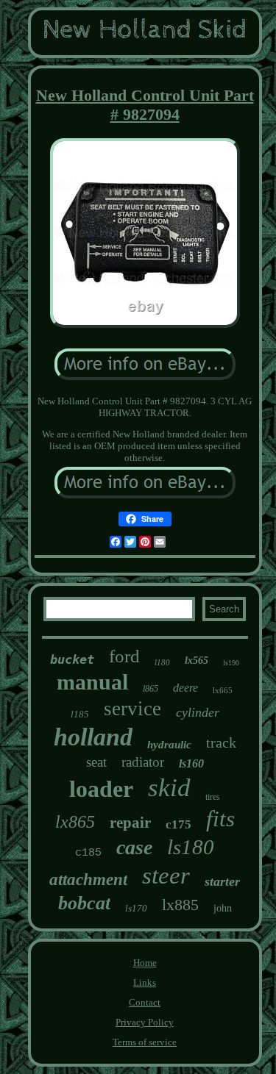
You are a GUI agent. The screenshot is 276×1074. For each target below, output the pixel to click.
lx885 (180, 904)
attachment (88, 879)
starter (222, 881)
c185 (88, 853)
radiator (142, 762)
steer (166, 875)
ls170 (136, 908)
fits (220, 818)
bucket (72, 659)
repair (130, 822)
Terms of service (145, 1042)
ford (124, 656)
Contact (144, 1002)
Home (145, 962)
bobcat (84, 903)
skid (169, 787)
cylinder (197, 712)
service (132, 709)
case (134, 847)
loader (101, 789)
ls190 (231, 663)
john (222, 908)
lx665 (223, 690)
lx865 (75, 821)
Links (144, 982)
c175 (178, 824)
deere (185, 687)
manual (92, 682)
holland (93, 737)
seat (96, 762)
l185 (80, 714)
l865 (150, 689)
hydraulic (169, 745)
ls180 (190, 847)
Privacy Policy (145, 1022)
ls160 (191, 763)
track (221, 742)
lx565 (196, 660)
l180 (162, 662)
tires (212, 797)
